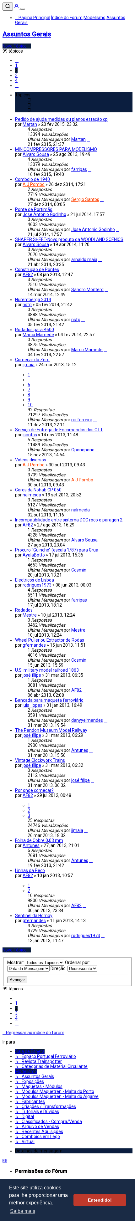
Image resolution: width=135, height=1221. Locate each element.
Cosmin (78, 569)
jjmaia (29, 364)
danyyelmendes (87, 720)
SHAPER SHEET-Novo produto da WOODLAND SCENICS (69, 239)
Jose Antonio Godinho (44, 214)
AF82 (28, 274)
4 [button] (16, 80)
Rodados (24, 610)
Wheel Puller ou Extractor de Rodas (49, 640)
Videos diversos (30, 459)
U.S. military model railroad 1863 (47, 670)
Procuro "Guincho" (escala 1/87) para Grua (56, 549)
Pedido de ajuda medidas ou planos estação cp (61, 119)
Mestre (30, 615)
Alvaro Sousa (36, 154)
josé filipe (32, 675)
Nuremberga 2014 (33, 299)
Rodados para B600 (34, 329)
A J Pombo (34, 184)
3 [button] (16, 75)
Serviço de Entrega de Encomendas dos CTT (59, 429)
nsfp (27, 304)
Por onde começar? (34, 790)
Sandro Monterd (87, 289)
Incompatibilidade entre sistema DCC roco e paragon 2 (68, 519)
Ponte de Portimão (33, 209)
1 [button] (16, 65)
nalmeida (32, 494)
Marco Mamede (38, 334)
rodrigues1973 (37, 584)
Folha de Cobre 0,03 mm (39, 840)
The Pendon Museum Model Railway (51, 730)
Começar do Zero (32, 359)
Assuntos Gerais (27, 34)
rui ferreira (81, 419)
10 (30, 404)
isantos (30, 434)
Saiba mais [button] (22, 1211)
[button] (17, 60)
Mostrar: (16, 962)
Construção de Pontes (37, 269)
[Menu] (22, 9)
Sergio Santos (85, 199)
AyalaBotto (34, 554)
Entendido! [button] (100, 1200)
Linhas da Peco (30, 870)
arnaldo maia (84, 259)
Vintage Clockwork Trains (40, 760)
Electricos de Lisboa (34, 579)
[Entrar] (17, 7)
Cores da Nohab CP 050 (38, 489)
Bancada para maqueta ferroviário (49, 700)
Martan (30, 124)
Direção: (59, 968)
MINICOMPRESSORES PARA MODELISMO (56, 149)
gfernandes (34, 645)
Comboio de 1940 (32, 179)
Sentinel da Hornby (33, 915)
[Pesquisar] (8, 7)
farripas (79, 169)
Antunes (79, 750)
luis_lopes (32, 705)
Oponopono (82, 449)
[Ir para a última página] (88, 139)
